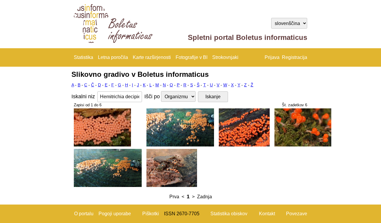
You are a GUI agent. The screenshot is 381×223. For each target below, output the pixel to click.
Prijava (272, 57)
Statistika (83, 57)
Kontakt (267, 213)
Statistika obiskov (228, 213)
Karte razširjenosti (152, 57)
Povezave (296, 213)
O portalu (83, 213)
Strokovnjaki (225, 57)
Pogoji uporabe (115, 213)
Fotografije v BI (191, 57)
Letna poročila (113, 57)
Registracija (294, 57)
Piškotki (150, 213)
